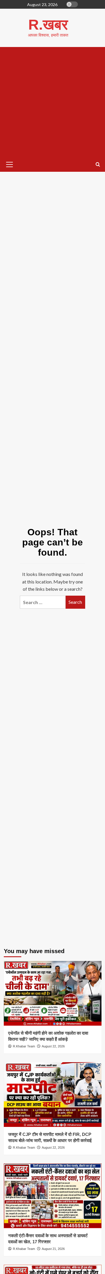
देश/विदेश (15, 1018)
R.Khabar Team (24, 1046)
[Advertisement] (52, 102)
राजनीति (48, 1018)
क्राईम (14, 1221)
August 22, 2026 (53, 1046)
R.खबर (48, 25)
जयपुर (13, 1120)
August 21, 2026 (53, 1248)
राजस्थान (46, 1120)
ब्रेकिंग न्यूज (32, 1018)
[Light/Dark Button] (72, 4)
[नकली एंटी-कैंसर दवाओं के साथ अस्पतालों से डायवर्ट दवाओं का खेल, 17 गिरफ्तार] (53, 1195)
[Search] (98, 165)
